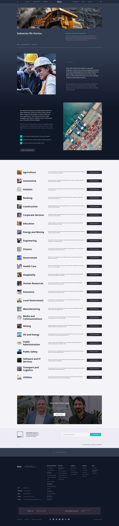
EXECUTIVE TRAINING (62, 473)
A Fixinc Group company (97, 519)
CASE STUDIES (74, 474)
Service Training (51, 481)
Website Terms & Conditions (37, 519)
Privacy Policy (26, 519)
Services (28, 1)
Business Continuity (49, 473)
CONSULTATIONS (74, 472)
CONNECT (85, 468)
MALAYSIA (85, 476)
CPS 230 (48, 488)
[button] (59, 444)
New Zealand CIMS (51, 493)
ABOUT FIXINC (74, 468)
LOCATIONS (85, 470)
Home (18, 44)
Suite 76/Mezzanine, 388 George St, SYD (32, 499)
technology (76, 1)
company (45, 1)
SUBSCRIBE (94, 473)
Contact (90, 1)
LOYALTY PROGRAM (62, 475)
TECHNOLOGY (61, 479)
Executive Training (51, 477)
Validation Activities (49, 499)
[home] (59, 2)
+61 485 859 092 (27, 490)
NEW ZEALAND (86, 474)
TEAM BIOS (73, 470)
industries (34, 44)
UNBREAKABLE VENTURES (95, 471)
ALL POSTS (94, 468)
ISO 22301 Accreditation (50, 491)
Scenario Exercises (51, 486)
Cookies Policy (19, 519)
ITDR (48, 479)
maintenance (36, 1)
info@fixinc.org (27, 493)
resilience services (26, 44)
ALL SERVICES (50, 468)
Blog (83, 1)
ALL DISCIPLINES (50, 470)
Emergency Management (50, 484)
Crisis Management (51, 475)
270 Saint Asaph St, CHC (28, 496)
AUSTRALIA (85, 472)
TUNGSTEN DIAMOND (62, 477)
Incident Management (50, 496)
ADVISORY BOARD (62, 471)
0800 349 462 (26, 488)
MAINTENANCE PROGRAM (61, 468)
